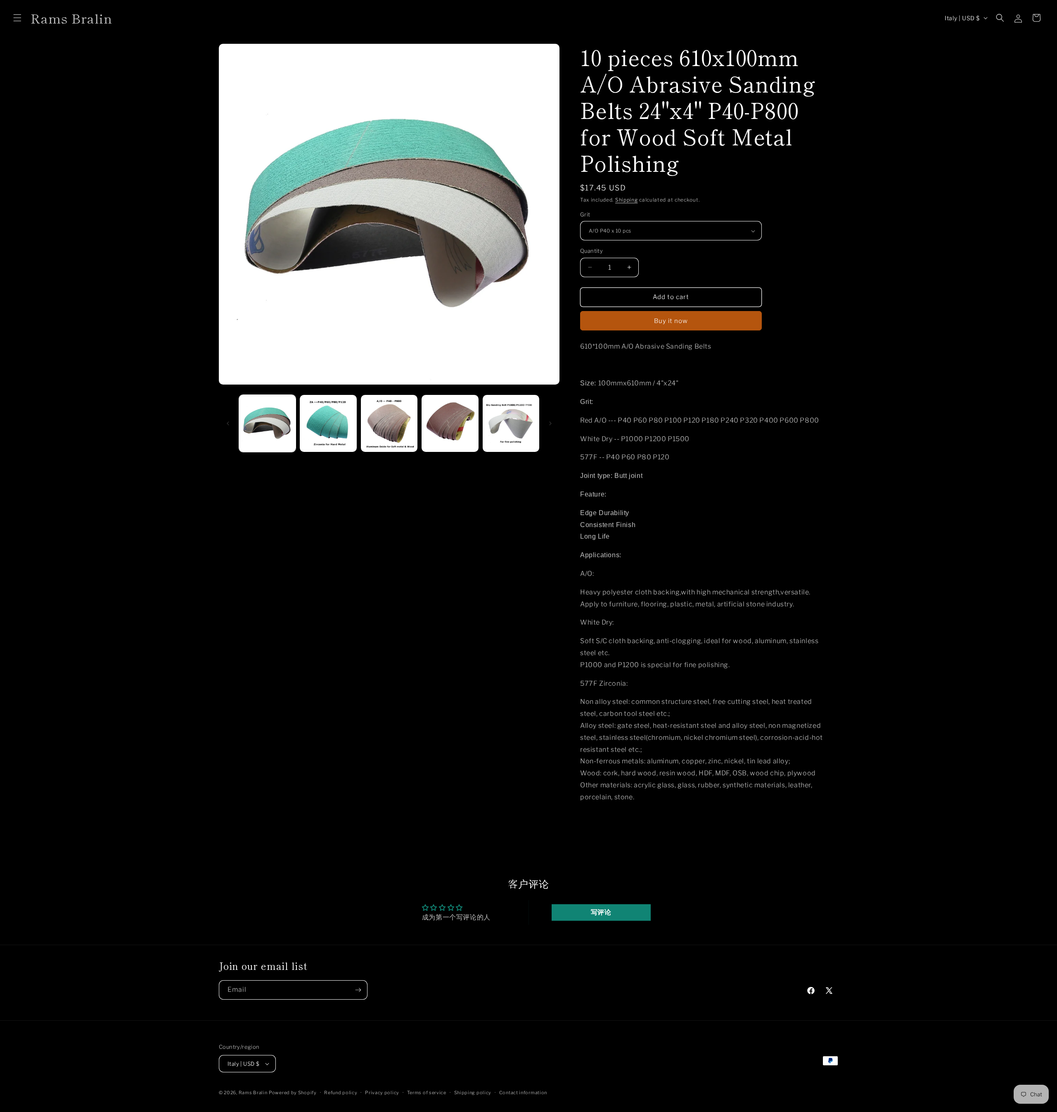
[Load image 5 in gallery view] (511, 423)
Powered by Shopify (293, 1092)
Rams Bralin (253, 1092)
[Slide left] (228, 423)
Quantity (591, 250)
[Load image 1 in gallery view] (267, 423)
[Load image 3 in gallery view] (389, 423)
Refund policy (340, 1092)
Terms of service (426, 1092)
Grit (585, 214)
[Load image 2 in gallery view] (328, 423)
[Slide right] (550, 423)
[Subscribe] (358, 990)
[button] (17, 18)
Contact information (523, 1092)
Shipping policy (473, 1092)
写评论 (601, 912)
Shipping (626, 200)
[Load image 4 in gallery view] (450, 423)
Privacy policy (382, 1092)
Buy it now (671, 321)
